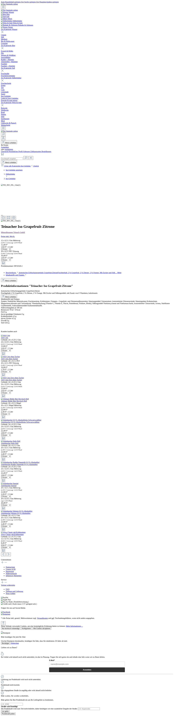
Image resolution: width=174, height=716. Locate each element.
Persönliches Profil (16, 151)
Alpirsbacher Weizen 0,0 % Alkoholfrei (15, 513)
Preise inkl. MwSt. (8, 236)
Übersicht (5, 151)
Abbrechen (15, 643)
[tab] (63, 273)
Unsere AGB (11, 569)
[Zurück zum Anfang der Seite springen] (3, 623)
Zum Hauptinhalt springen (11, 2)
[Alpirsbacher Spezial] (9, 483)
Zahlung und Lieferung (14, 591)
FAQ (7, 589)
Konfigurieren (26, 628)
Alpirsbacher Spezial (8, 486)
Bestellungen (46, 151)
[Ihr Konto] (3, 138)
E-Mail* (52, 660)
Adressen (26, 151)
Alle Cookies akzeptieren (41, 628)
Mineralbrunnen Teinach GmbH (13, 232)
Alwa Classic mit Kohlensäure (12, 534)
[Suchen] (3, 134)
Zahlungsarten (36, 151)
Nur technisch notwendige (11, 628)
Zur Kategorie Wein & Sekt (11, 103)
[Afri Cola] (5, 335)
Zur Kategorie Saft (8, 68)
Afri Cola (4, 338)
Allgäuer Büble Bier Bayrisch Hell (14, 401)
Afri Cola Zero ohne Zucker (11, 380)
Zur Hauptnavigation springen (47, 2)
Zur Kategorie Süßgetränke (11, 78)
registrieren (9, 149)
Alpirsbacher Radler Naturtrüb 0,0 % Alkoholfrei (19, 464)
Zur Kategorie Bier (8, 46)
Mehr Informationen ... (74, 626)
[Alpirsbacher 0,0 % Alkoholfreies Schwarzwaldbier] (21, 420)
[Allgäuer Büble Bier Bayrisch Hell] (15, 399)
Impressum (10, 571)
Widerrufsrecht (11, 574)
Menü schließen (10, 143)
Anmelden (5, 147)
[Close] (2, 215)
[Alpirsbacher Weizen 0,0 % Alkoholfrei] (16, 511)
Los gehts (5, 711)
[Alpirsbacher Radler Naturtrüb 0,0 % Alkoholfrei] (20, 462)
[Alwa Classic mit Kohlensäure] (13, 532)
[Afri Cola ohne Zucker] (10, 357)
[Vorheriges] (3, 554)
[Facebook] (5, 612)
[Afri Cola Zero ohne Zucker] (12, 378)
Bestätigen (5, 643)
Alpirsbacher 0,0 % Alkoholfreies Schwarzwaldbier (20, 422)
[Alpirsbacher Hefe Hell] (10, 441)
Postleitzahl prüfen (8, 714)
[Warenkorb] (2, 155)
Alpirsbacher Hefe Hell (9, 443)
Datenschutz (10, 567)
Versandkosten (42, 618)
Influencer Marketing (13, 576)
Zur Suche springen (28, 2)
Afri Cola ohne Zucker (9, 359)
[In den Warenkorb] (3, 263)
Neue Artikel (10, 593)
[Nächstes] (8, 554)
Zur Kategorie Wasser (9, 29)
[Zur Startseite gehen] (9, 4)
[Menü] (3, 7)
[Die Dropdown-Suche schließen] (31, 158)
